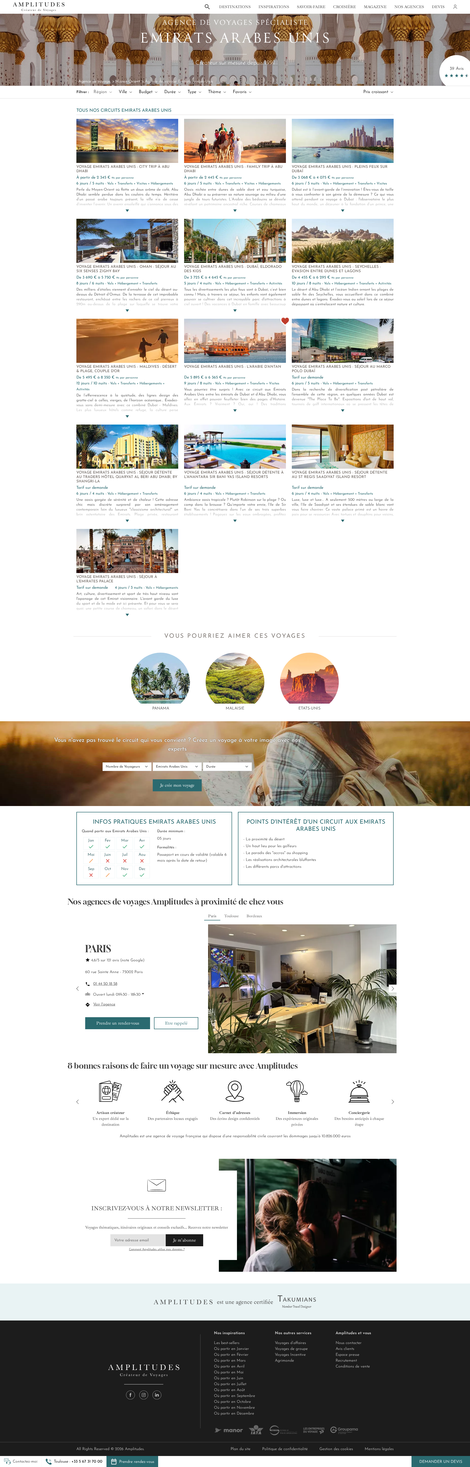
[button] (74, 1461)
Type (193, 92)
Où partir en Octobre (232, 1402)
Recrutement (346, 1361)
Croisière (344, 6)
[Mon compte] (454, 7)
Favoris (240, 92)
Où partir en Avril (229, 1367)
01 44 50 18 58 (105, 984)
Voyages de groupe (291, 1349)
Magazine (375, 6)
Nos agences (409, 6)
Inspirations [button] (273, 6)
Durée (170, 92)
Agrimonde (284, 1361)
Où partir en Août (229, 1390)
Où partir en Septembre (234, 1396)
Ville (124, 92)
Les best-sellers (226, 1343)
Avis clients (345, 1349)
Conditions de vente (353, 1367)
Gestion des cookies (336, 1449)
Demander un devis (440, 1462)
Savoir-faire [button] (311, 6)
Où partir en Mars (230, 1361)
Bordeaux (254, 916)
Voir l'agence (104, 1004)
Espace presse (347, 1355)
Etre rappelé (176, 1023)
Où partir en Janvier (231, 1349)
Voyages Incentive (290, 1355)
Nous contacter (349, 1343)
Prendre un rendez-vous (117, 1023)
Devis (438, 6)
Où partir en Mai (229, 1372)
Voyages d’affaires (290, 1343)
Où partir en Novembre (234, 1408)
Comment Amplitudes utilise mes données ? (157, 1249)
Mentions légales (379, 1449)
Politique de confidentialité (285, 1449)
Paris (212, 916)
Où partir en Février (231, 1355)
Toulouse (231, 916)
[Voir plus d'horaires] (142, 994)
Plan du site (240, 1449)
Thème (215, 92)
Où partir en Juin (228, 1378)
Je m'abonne (184, 1240)
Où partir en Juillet (230, 1384)
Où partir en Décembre (234, 1414)
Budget (146, 92)
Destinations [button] (235, 6)
